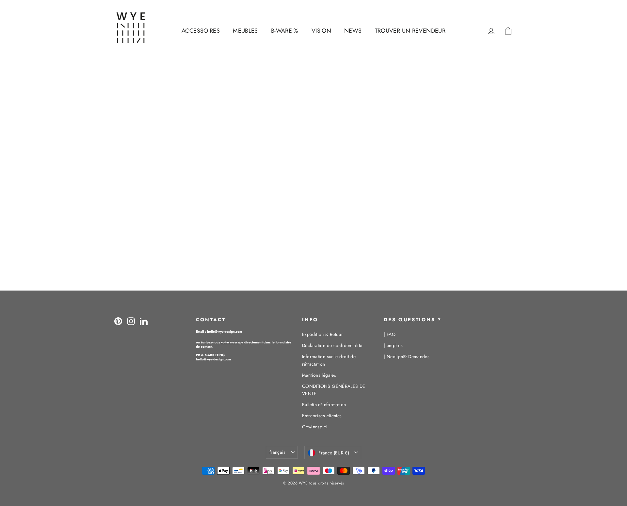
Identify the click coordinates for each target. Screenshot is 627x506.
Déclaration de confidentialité (332, 345)
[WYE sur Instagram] (131, 321)
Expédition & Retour (322, 334)
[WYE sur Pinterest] (118, 321)
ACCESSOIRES (201, 30)
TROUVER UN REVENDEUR (410, 30)
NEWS (353, 30)
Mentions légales (319, 375)
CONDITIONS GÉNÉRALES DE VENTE (333, 390)
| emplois (393, 345)
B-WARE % (284, 30)
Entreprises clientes (322, 415)
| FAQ (389, 334)
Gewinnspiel (314, 426)
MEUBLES (245, 30)
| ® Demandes (406, 356)
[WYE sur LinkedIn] (144, 321)
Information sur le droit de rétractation (329, 360)
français (277, 452)
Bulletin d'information (324, 404)
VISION (321, 30)
